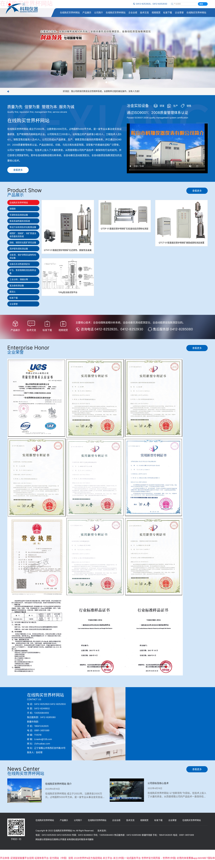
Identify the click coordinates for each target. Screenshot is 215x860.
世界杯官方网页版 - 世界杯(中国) (158, 857)
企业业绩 (132, 12)
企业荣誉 (179, 12)
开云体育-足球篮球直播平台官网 (17, 857)
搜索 (201, 4)
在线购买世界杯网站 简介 (58, 783)
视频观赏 (156, 12)
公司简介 (98, 12)
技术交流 (144, 12)
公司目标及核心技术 (158, 783)
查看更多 (18, 169)
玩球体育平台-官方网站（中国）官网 (54, 857)
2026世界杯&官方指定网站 (88, 857)
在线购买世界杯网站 (70, 12)
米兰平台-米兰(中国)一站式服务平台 (122, 857)
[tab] (23, 202)
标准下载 (167, 12)
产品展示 (86, 12)
